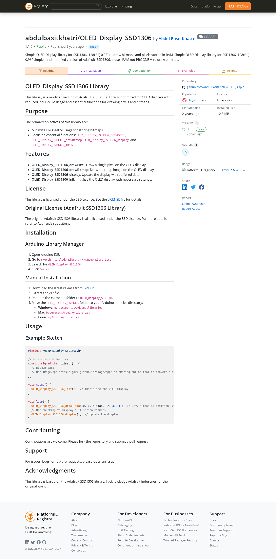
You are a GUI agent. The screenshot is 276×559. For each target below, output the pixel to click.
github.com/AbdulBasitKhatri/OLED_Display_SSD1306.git (225, 87)
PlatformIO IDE (127, 520)
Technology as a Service (179, 520)
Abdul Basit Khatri (176, 38)
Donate (214, 540)
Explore (111, 6)
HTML (226, 170)
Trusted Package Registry (180, 540)
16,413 (193, 100)
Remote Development (131, 540)
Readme (48, 71)
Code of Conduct (82, 540)
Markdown (240, 170)
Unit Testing (125, 530)
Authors (187, 144)
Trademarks (79, 535)
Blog (74, 525)
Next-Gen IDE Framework (180, 530)
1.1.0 (190, 129)
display (94, 46)
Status (214, 545)
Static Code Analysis (130, 535)
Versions (188, 123)
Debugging (124, 525)
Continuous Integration (133, 545)
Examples (188, 71)
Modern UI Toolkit (175, 535)
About (75, 520)
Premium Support (222, 530)
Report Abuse (191, 209)
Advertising (79, 530)
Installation (93, 71)
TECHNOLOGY (238, 6)
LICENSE (114, 199)
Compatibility (142, 71)
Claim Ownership (193, 204)
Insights (231, 71)
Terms (88, 545)
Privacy (76, 545)
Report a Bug (218, 535)
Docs (213, 520)
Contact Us (78, 550)
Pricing (126, 6)
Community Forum (222, 525)
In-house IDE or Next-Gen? (181, 525)
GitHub (88, 288)
